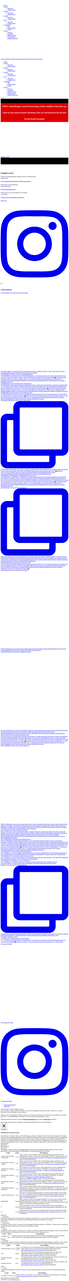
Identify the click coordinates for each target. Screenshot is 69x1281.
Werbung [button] (3, 1239)
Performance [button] (4, 1221)
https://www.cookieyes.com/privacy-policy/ (33, 1157)
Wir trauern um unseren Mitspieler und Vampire (12, 197)
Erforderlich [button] (4, 1145)
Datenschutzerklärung (29, 1119)
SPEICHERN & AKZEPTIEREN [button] (10, 1278)
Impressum (47, 1119)
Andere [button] (3, 1266)
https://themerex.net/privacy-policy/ (27, 1276)
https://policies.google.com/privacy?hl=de (34, 1237)
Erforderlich (6, 1146)
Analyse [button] (3, 1227)
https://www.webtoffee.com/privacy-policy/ (30, 1178)
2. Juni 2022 (4, 194)
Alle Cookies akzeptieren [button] (7, 1122)
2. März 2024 (4, 178)
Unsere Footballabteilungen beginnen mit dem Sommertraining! (16, 181)
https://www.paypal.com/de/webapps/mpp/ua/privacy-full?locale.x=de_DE (47, 1207)
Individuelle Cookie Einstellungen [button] (42, 1122)
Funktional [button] (3, 1215)
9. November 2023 (6, 186)
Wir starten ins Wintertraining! (8, 189)
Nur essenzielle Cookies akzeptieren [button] (23, 1122)
